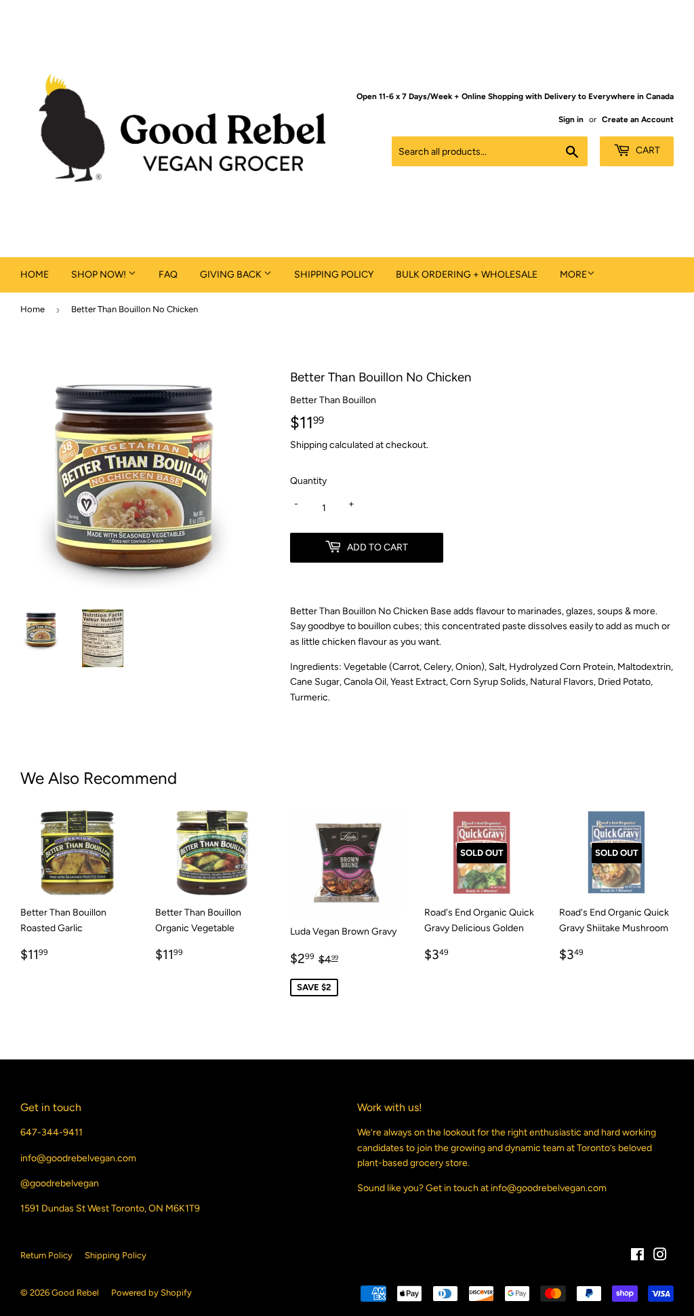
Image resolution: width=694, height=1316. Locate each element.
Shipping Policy (333, 274)
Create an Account (638, 119)
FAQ (168, 274)
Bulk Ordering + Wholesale (466, 274)
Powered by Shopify (151, 1292)
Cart (647, 150)
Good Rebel (75, 1292)
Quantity (308, 481)
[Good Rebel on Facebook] (637, 1256)
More (573, 274)
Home (34, 274)
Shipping (308, 445)
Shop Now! (99, 274)
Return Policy (46, 1255)
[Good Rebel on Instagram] (660, 1256)
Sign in (571, 119)
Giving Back (232, 274)
